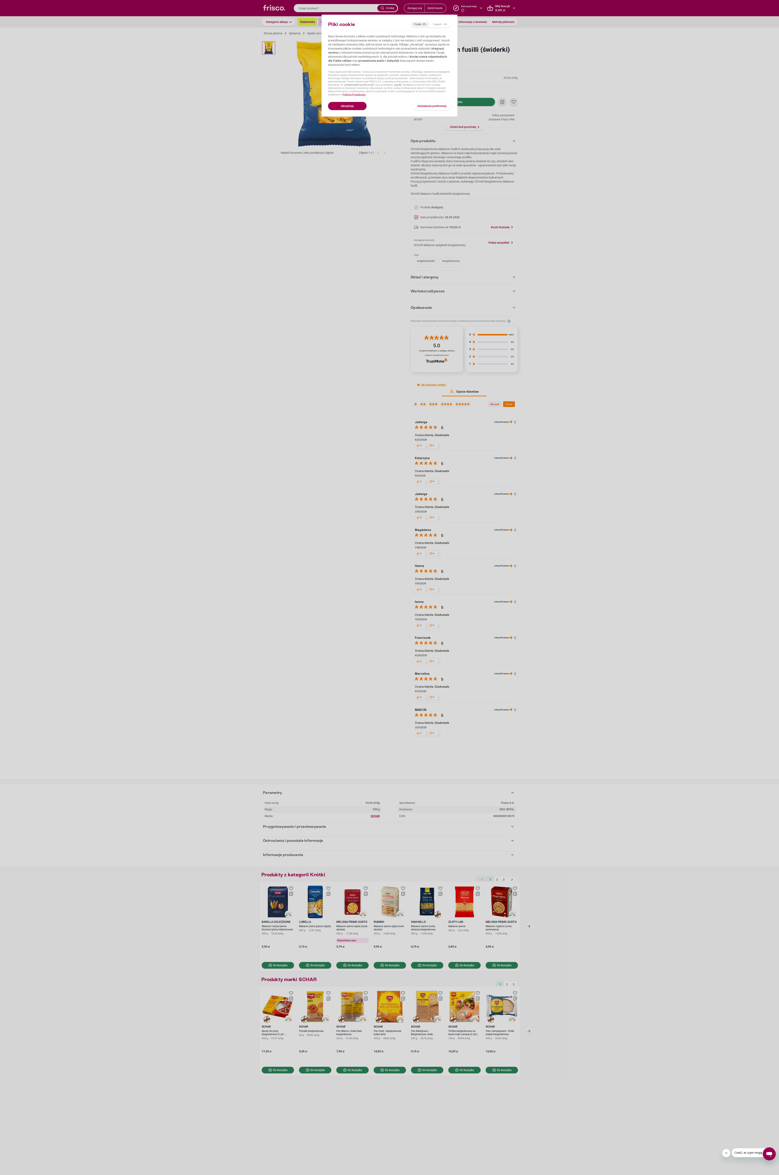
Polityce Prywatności (354, 94)
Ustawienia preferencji (432, 106)
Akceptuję (347, 106)
